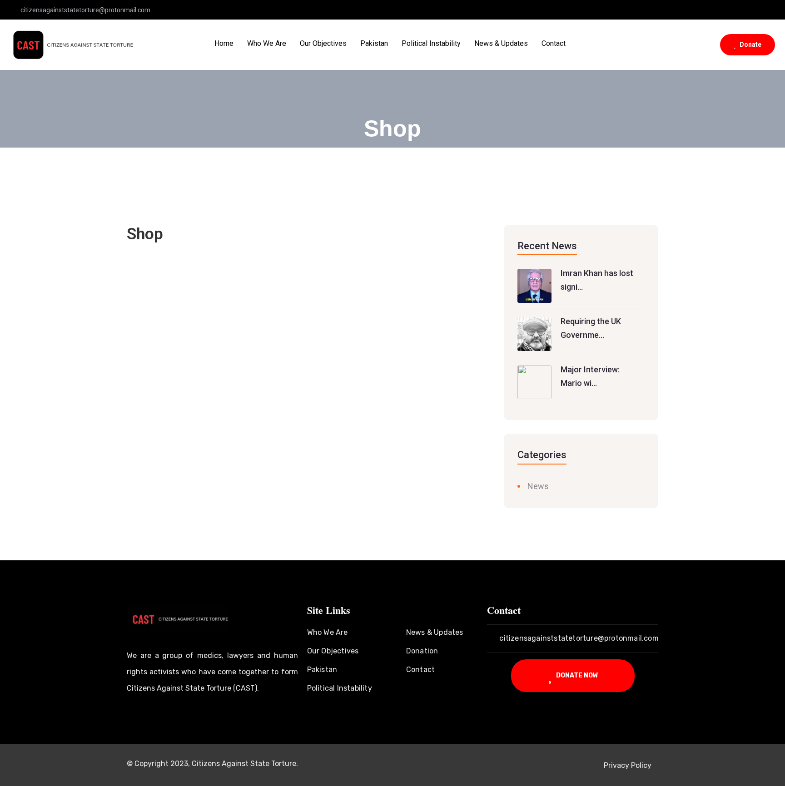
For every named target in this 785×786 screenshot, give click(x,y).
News (538, 486)
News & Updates (501, 43)
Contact (554, 43)
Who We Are (266, 43)
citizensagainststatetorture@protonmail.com (85, 10)
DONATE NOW (576, 675)
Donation (422, 651)
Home (224, 43)
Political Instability (431, 43)
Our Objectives (323, 43)
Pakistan (374, 43)
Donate (749, 44)
